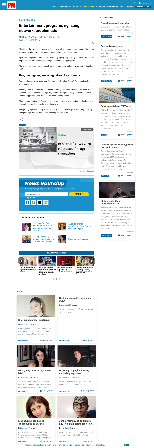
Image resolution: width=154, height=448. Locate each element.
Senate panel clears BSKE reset (116, 106)
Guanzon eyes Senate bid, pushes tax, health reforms (117, 145)
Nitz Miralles (24, 377)
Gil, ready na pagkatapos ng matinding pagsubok (74, 372)
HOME (55, 7)
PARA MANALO (113, 7)
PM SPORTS (100, 7)
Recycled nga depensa (112, 46)
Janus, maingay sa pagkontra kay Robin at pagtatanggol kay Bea (75, 422)
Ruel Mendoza (65, 377)
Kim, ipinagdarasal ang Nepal (34, 320)
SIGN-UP (79, 194)
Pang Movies (27, 20)
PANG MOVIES (88, 7)
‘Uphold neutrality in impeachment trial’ (110, 202)
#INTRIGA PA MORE (27, 37)
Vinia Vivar (23, 324)
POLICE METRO (65, 7)
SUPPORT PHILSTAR (143, 7)
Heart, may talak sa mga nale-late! (34, 372)
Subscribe (147, 3)
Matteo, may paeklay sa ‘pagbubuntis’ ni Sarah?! (31, 422)
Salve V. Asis (24, 428)
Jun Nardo (41, 37)
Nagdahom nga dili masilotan (115, 23)
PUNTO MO (77, 7)
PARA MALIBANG (127, 7)
